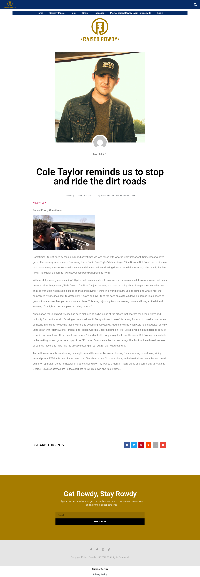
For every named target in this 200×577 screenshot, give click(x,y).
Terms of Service (100, 569)
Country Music (57, 13)
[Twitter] (97, 549)
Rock (73, 13)
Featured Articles (114, 195)
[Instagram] (103, 549)
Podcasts (99, 13)
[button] (195, 5)
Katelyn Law (39, 202)
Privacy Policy (100, 574)
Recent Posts (129, 195)
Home (40, 13)
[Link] (109, 549)
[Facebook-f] (91, 549)
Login (160, 13)
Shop (85, 13)
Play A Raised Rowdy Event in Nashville (130, 13)
